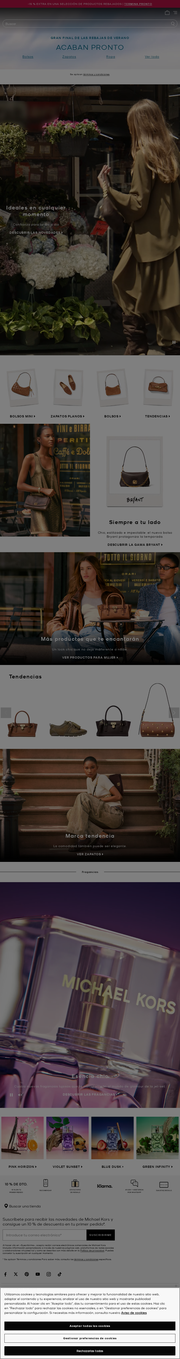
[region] (90, 1323)
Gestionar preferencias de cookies (90, 1338)
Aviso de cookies (134, 1313)
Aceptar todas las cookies (90, 1326)
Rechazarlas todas (90, 1351)
